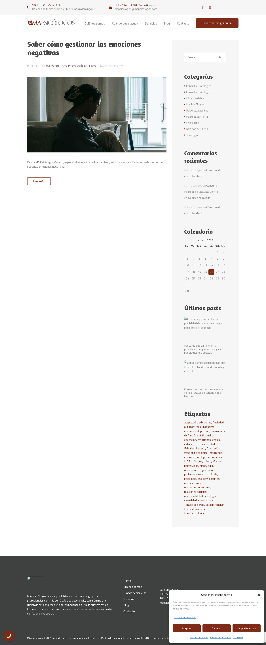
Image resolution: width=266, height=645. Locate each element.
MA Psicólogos (193, 461)
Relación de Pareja (197, 129)
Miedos (217, 461)
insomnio (189, 457)
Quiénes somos (132, 587)
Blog (126, 605)
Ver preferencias (246, 628)
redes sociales (192, 483)
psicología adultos (209, 478)
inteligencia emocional (210, 457)
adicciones (205, 422)
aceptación (190, 422)
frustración (213, 448)
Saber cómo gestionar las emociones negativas (84, 48)
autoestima (207, 427)
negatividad (191, 465)
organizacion (206, 470)
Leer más (39, 181)
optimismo (190, 470)
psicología (190, 478)
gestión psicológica (196, 453)
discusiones (218, 431)
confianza (190, 431)
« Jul (186, 290)
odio (210, 465)
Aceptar (186, 628)
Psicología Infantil (197, 116)
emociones (204, 440)
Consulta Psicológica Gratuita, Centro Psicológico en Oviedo (201, 191)
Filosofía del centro (197, 98)
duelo (209, 435)
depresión (203, 431)
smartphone (205, 500)
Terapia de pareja (194, 504)
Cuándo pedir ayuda (134, 593)
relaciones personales (197, 487)
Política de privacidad (220, 637)
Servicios (128, 599)
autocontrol (191, 427)
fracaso (200, 448)
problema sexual (194, 474)
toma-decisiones (194, 509)
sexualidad (190, 500)
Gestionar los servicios (185, 617)
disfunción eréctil (194, 435)
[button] (259, 595)
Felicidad (189, 448)
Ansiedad (218, 422)
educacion (190, 440)
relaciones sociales (195, 491)
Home (127, 580)
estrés (188, 444)
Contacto (129, 611)
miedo (207, 461)
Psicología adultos (82, 66)
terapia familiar (214, 504)
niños (203, 465)
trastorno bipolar (194, 513)
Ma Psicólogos (56, 66)
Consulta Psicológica (198, 86)
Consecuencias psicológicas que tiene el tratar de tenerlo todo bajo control (204, 393)
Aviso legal (238, 637)
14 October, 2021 (111, 66)
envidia (216, 440)
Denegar (216, 628)
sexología (192, 135)
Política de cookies (199, 637)
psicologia (211, 474)
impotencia (215, 453)
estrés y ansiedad (204, 444)
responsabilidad (193, 496)
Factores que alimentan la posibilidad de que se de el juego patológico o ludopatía (203, 349)
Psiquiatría (192, 123)
